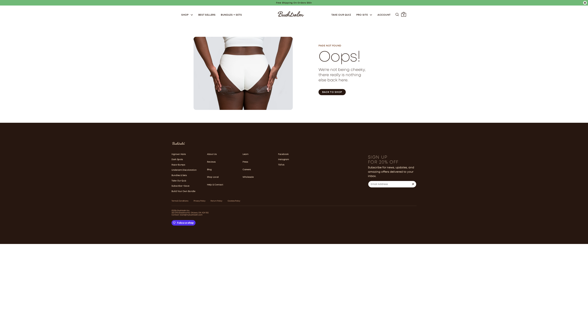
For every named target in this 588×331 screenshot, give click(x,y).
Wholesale (248, 177)
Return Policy (216, 201)
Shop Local (213, 177)
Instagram (283, 159)
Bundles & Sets (179, 175)
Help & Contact (215, 185)
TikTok (281, 165)
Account (384, 15)
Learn (246, 154)
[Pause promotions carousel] (585, 3)
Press (245, 162)
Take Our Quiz (341, 15)
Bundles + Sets (231, 15)
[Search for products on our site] (397, 14)
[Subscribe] (413, 184)
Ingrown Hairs (179, 154)
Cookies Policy (234, 201)
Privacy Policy (199, 201)
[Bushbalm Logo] (291, 13)
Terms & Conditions (180, 201)
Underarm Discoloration (184, 170)
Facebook (283, 154)
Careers (247, 170)
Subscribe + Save (180, 186)
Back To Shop (332, 92)
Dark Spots (177, 159)
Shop (185, 15)
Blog (209, 170)
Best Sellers (207, 15)
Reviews (211, 162)
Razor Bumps (178, 165)
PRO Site (362, 15)
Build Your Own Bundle (183, 191)
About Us (212, 154)
